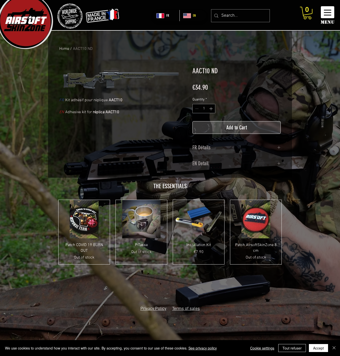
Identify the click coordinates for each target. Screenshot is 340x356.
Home (64, 48)
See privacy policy (202, 348)
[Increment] (211, 108)
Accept (318, 348)
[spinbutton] (203, 108)
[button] (307, 13)
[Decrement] (196, 108)
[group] (170, 232)
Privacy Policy (153, 308)
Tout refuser (292, 348)
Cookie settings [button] (262, 348)
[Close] (334, 348)
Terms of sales (186, 308)
